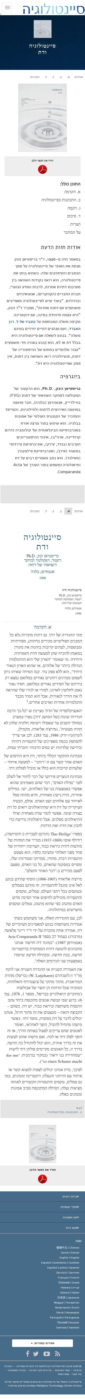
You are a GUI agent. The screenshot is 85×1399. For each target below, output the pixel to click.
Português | (64, 1317)
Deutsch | (67, 1272)
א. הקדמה (72, 191)
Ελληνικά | (68, 1282)
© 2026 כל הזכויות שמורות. (49, 1366)
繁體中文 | (67, 1247)
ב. (60, 77)
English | (69, 1257)
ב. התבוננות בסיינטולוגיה (60, 199)
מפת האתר (63, 1374)
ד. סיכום (73, 216)
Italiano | (69, 1292)
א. (68, 77)
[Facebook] (28, 1354)
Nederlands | (67, 1307)
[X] (36, 1354)
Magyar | (66, 1302)
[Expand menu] (42, 1196)
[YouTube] (47, 1354)
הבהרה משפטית (17, 1370)
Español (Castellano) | (60, 1262)
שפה (78, 1240)
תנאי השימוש (62, 1370)
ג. (52, 77)
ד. (45, 77)
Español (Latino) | (63, 1267)
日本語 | (68, 1297)
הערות (34, 77)
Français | (68, 1277)
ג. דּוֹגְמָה (74, 208)
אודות (78, 77)
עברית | (70, 1287)
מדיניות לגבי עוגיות (40, 1370)
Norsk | (67, 1312)
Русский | (68, 1322)
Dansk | (70, 1252)
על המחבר (72, 232)
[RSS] (57, 1354)
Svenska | (67, 1327)
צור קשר (77, 1374)
